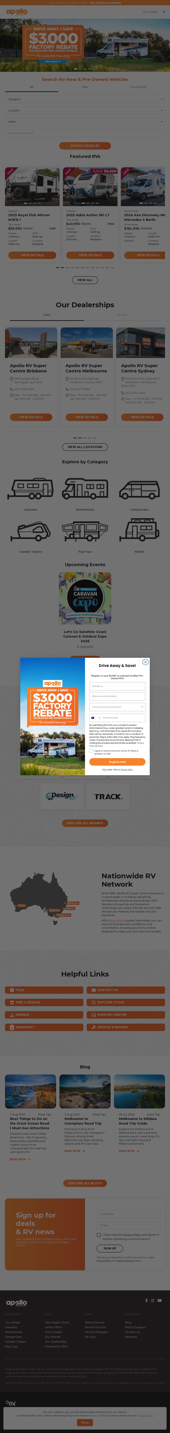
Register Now (117, 762)
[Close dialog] (145, 662)
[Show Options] (142, 707)
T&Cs (105, 769)
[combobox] (116, 707)
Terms (100, 746)
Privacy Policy (127, 769)
